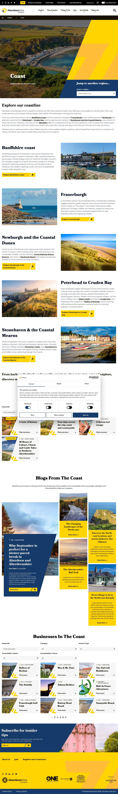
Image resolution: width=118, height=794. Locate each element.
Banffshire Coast (39, 117)
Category (43, 643)
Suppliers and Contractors (34, 759)
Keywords (6, 643)
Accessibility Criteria (10, 653)
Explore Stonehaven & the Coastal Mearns (14, 358)
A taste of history (28, 422)
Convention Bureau (75, 3)
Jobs (16, 759)
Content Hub (49, 3)
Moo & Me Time (66, 668)
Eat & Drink (84, 10)
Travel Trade (61, 3)
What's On (95, 10)
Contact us (90, 3)
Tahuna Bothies (66, 685)
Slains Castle (84, 299)
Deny (32, 415)
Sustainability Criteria (48, 653)
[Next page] (66, 717)
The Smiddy (25, 685)
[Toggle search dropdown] (114, 10)
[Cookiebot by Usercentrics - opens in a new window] (90, 377)
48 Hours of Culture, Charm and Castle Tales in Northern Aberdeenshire (27, 448)
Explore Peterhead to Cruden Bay (74, 313)
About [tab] (87, 383)
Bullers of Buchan (92, 302)
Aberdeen (43, 123)
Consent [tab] (31, 384)
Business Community (34, 3)
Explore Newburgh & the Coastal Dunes (13, 266)
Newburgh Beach (28, 257)
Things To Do (65, 10)
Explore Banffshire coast (13, 175)
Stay (75, 10)
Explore (41, 10)
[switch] (48, 407)
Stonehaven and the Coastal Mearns (85, 120)
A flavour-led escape (103, 423)
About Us (6, 759)
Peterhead (27, 120)
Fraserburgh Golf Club (28, 704)
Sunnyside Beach (105, 703)
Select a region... (83, 89)
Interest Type (84, 643)
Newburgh (106, 117)
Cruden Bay (39, 120)
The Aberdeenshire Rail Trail (73, 571)
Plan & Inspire (52, 10)
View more (23, 675)
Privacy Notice (21, 791)
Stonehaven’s (51, 347)
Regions (9, 17)
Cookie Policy (7, 791)
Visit (22, 3)
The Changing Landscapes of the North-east (73, 527)
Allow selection (59, 415)
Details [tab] (59, 383)
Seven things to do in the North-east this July (102, 596)
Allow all (85, 415)
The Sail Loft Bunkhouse (103, 669)
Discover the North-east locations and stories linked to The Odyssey (102, 537)
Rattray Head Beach (65, 704)
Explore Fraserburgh (71, 219)
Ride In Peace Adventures (103, 687)
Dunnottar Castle (32, 347)
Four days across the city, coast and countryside (66, 425)
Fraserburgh (77, 117)
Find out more (24, 432)
